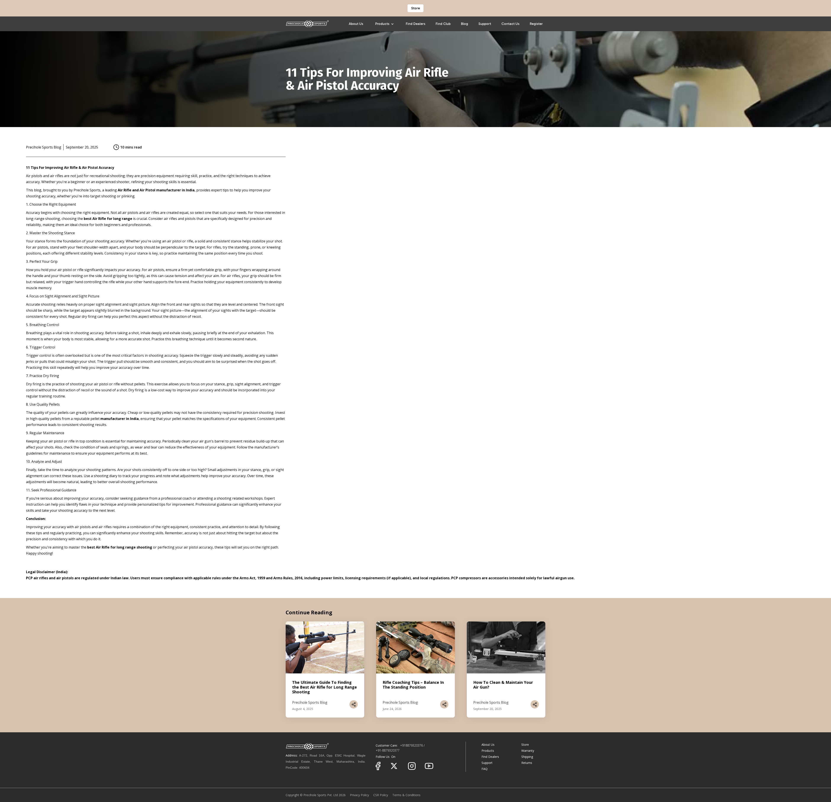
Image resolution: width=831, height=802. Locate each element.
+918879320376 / (412, 745)
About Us (356, 24)
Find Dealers (415, 24)
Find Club (443, 24)
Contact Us (510, 24)
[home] (307, 23)
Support (484, 24)
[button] (384, 23)
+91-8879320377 (387, 750)
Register (536, 24)
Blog (464, 24)
